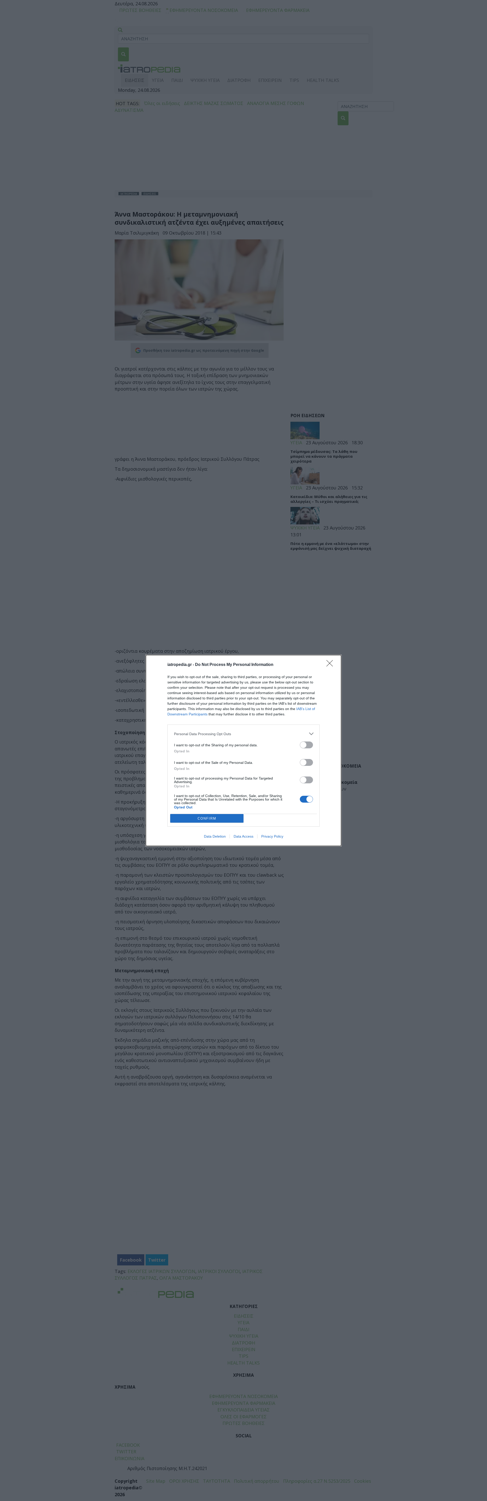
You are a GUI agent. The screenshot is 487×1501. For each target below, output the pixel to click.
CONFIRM (207, 818)
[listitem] (243, 733)
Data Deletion (215, 836)
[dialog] (243, 750)
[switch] (306, 744)
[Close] (331, 665)
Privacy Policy (272, 836)
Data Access (243, 836)
